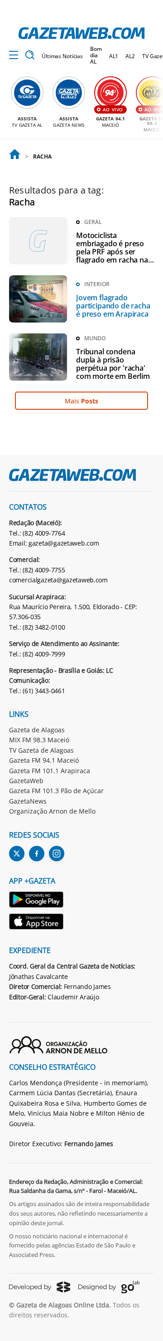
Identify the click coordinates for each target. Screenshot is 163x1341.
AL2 (130, 56)
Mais (81, 401)
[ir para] (14, 156)
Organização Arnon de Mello (52, 811)
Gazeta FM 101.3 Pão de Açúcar (56, 790)
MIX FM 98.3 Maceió (39, 739)
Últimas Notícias (62, 56)
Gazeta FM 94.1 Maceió (44, 760)
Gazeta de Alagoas (37, 729)
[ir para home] (81, 33)
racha (42, 156)
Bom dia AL (96, 55)
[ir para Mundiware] (39, 1286)
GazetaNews (28, 801)
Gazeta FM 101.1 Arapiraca (49, 770)
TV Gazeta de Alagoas (41, 750)
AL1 (114, 56)
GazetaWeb (26, 780)
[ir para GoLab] (108, 1287)
